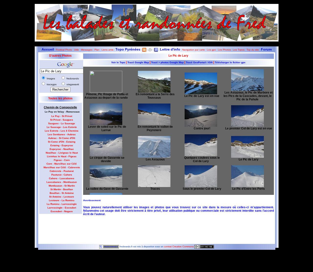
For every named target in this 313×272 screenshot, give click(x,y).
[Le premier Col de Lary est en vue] (247, 114)
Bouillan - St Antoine (62, 193)
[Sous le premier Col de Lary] (201, 174)
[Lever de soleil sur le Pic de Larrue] (106, 113)
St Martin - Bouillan (61, 189)
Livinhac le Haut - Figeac (62, 156)
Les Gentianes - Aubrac (62, 134)
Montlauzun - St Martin (62, 185)
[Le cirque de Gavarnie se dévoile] (106, 143)
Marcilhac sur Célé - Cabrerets (62, 167)
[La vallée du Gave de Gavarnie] (106, 174)
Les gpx (211, 49)
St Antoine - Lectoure (61, 196)
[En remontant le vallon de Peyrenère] (154, 113)
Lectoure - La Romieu (61, 200)
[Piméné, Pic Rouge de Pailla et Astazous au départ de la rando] (106, 80)
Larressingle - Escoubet (61, 207)
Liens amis (107, 49)
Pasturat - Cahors (61, 174)
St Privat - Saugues (61, 119)
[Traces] (154, 174)
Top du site (252, 49)
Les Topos (239, 49)
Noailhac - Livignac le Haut (62, 152)
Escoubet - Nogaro (62, 211)
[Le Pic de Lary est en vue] (201, 82)
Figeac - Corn (62, 160)
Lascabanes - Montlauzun (61, 182)
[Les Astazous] (154, 145)
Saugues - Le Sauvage (61, 123)
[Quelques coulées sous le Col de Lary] (201, 143)
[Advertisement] (58, 227)
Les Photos (224, 49)
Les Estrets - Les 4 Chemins (61, 130)
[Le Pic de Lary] (247, 145)
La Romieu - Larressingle (62, 204)
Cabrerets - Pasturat (62, 171)
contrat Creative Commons (179, 246)
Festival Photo (64, 49)
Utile (76, 49)
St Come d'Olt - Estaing (61, 141)
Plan (97, 49)
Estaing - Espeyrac (61, 145)
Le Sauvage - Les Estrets (62, 127)
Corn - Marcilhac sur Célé (61, 163)
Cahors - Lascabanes (61, 178)
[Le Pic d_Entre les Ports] (247, 174)
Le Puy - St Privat (61, 116)
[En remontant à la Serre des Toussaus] (154, 80)
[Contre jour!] (201, 114)
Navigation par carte (193, 49)
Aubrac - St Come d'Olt (61, 138)
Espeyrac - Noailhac (62, 149)
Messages (86, 49)
